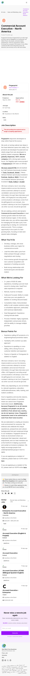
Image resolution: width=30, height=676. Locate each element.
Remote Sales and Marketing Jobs (17, 500)
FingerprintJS (7, 163)
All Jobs (3, 12)
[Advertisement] (15, 66)
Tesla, (5, 172)
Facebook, (11, 172)
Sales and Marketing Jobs (14, 12)
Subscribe (15, 633)
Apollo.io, (11, 177)
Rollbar (15, 182)
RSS (3, 657)
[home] (2, 2)
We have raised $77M (9, 168)
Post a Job (5, 653)
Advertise (4, 655)
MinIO (17, 177)
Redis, (11, 182)
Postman (4, 177)
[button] (26, 2)
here (2, 461)
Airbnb (17, 172)
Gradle (21, 182)
